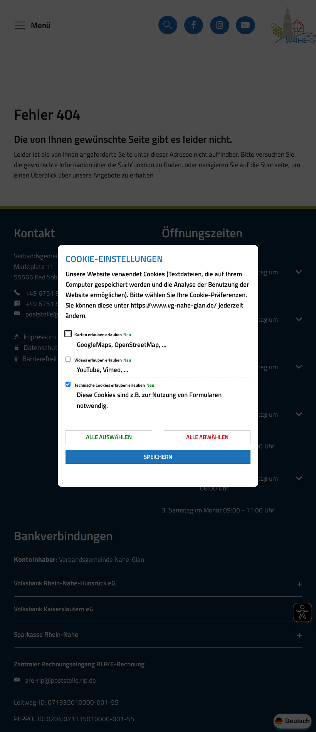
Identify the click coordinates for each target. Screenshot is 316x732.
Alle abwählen (207, 437)
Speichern (158, 456)
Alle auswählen (109, 437)
